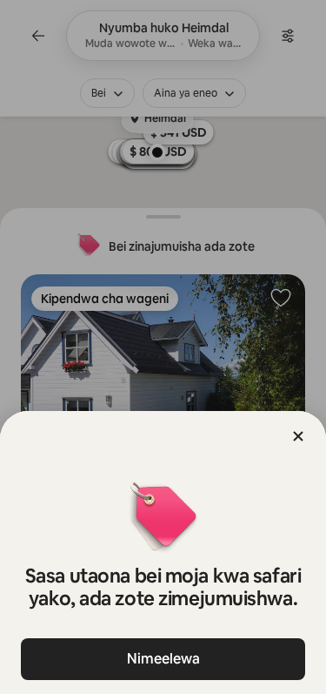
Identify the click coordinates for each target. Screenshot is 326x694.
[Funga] (298, 436)
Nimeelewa (163, 659)
